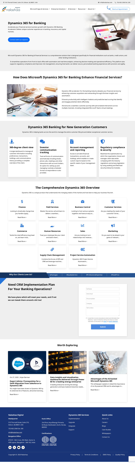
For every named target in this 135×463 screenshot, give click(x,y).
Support (71, 430)
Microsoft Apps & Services (39, 9)
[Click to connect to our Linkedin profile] (10, 447)
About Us (91, 9)
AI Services (71, 9)
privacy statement (113, 321)
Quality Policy (120, 455)
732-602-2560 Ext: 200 (123, 2)
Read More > (22, 217)
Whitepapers (106, 433)
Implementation (74, 419)
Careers (104, 422)
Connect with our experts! (19, 40)
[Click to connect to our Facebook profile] (23, 447)
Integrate (72, 426)
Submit (103, 327)
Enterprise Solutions (58, 9)
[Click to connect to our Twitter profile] (15, 447)
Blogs (104, 426)
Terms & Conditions (91, 455)
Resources (81, 9)
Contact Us (106, 437)
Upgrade (72, 422)
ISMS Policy (107, 455)
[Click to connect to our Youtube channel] (19, 447)
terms (105, 321)
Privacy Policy (75, 455)
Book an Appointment (120, 9)
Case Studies (106, 430)
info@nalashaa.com (106, 2)
